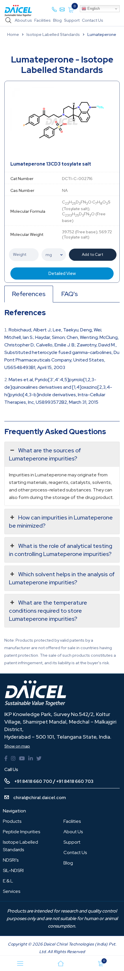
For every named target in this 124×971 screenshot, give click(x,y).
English (93, 8)
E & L (8, 881)
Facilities (42, 20)
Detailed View (62, 273)
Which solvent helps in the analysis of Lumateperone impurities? (62, 578)
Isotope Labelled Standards (53, 34)
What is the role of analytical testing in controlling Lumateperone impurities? (60, 550)
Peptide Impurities (21, 832)
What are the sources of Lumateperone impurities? (45, 454)
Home (13, 34)
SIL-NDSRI (13, 870)
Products (12, 821)
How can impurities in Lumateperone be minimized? (61, 521)
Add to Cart (92, 254)
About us (23, 20)
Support (72, 20)
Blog (57, 20)
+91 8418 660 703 (74, 781)
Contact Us (92, 20)
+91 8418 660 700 (33, 781)
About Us (73, 832)
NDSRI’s (10, 860)
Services (11, 891)
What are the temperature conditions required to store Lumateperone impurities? (48, 611)
